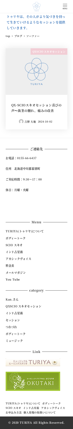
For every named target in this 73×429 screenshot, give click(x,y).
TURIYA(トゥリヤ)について (25, 231)
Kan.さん (12, 299)
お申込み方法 (14, 412)
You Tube (13, 279)
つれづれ (11, 327)
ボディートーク (16, 238)
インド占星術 (14, 252)
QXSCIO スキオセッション (23, 306)
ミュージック (14, 341)
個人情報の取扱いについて (40, 412)
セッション (13, 320)
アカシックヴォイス (18, 259)
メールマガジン (16, 273)
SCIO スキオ (14, 245)
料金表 (10, 265)
